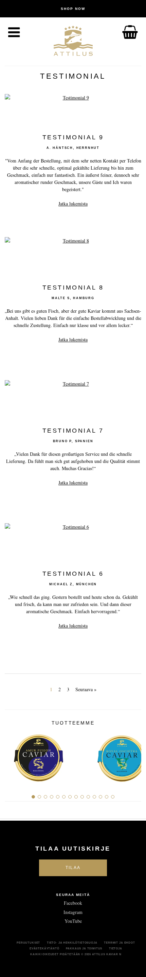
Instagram (73, 912)
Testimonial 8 (73, 287)
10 (88, 796)
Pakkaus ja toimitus (84, 948)
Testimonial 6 (73, 574)
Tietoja (115, 948)
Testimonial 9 (73, 137)
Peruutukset (28, 942)
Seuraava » (85, 689)
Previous (12, 755)
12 (100, 796)
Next (133, 755)
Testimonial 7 (73, 431)
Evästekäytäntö (44, 948)
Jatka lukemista (73, 204)
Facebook (73, 903)
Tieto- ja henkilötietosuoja (72, 942)
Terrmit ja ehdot (119, 942)
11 (94, 796)
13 (106, 796)
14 (112, 796)
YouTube (73, 921)
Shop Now (73, 9)
